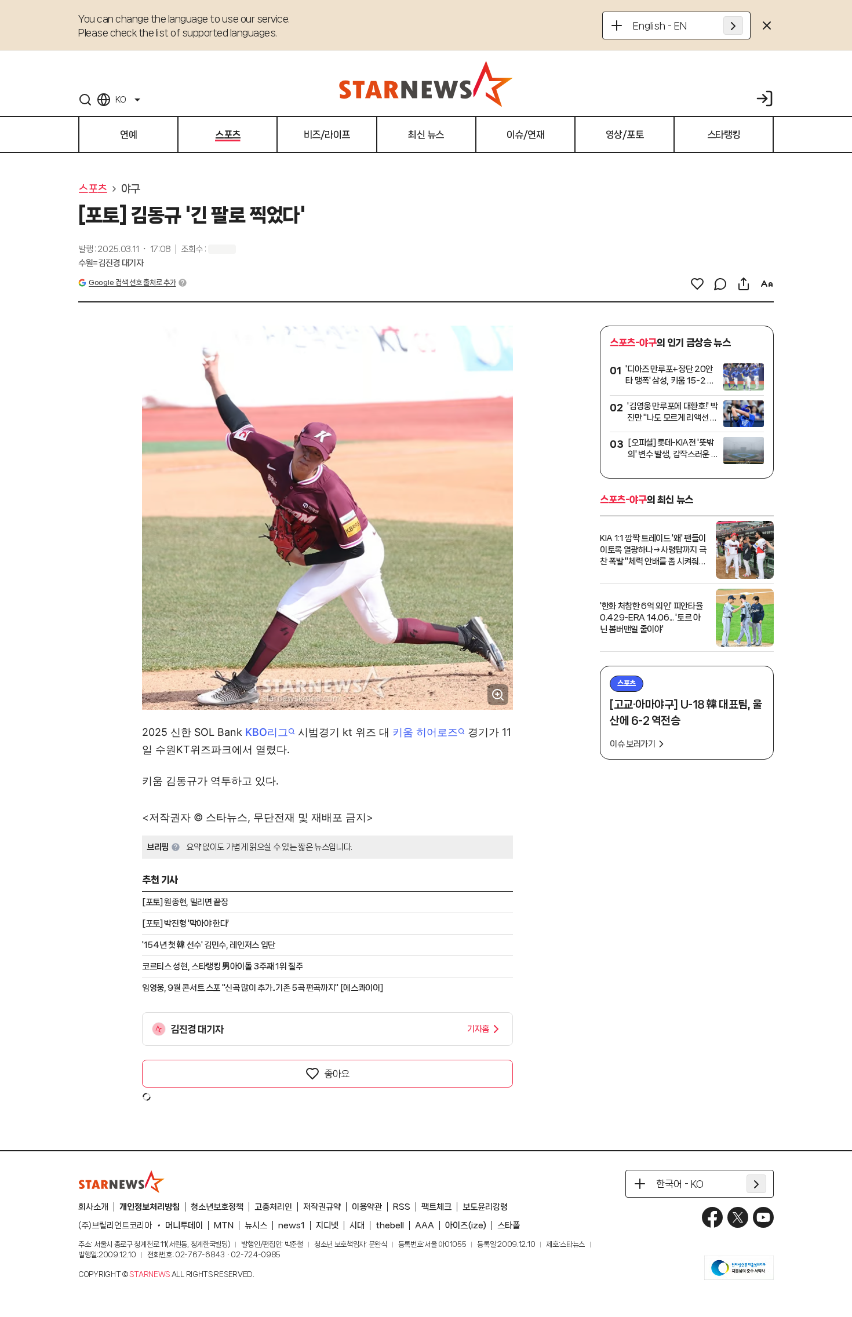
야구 (130, 189)
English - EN (660, 25)
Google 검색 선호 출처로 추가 (132, 282)
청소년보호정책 (217, 1207)
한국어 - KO (680, 1184)
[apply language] (733, 25)
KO (120, 99)
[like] (697, 284)
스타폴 (508, 1225)
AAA (424, 1225)
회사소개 (93, 1207)
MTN (224, 1225)
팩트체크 (436, 1207)
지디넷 (327, 1225)
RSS (401, 1207)
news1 (291, 1225)
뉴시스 (256, 1225)
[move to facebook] (712, 1217)
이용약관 (367, 1207)
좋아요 (336, 1073)
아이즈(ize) (465, 1225)
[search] (85, 100)
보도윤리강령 (485, 1207)
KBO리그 (266, 732)
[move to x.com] (737, 1217)
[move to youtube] (763, 1217)
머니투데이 (184, 1225)
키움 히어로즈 (425, 732)
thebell (390, 1225)
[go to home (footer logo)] (121, 1181)
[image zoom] (497, 694)
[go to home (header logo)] (426, 83)
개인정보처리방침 (149, 1207)
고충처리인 (273, 1207)
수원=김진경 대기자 (111, 263)
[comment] (720, 284)
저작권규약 (322, 1207)
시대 (357, 1225)
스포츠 (92, 189)
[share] (744, 284)
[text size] (767, 284)
